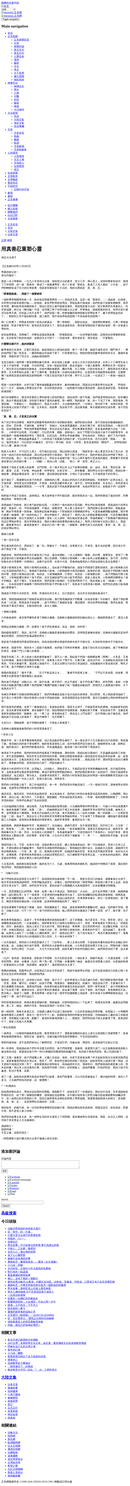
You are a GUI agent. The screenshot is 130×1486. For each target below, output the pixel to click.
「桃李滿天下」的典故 (20, 1366)
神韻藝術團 (14, 1475)
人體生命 (19, 56)
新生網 (11, 1439)
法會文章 (13, 234)
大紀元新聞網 (15, 1469)
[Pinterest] (13, 1188)
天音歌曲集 (20, 149)
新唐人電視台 (15, 1472)
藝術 (16, 63)
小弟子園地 (14, 1394)
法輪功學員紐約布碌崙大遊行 (24, 1228)
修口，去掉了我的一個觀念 (23, 1278)
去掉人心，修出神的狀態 (22, 1251)
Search (4, 1199)
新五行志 (19, 53)
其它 (16, 169)
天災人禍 (19, 159)
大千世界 (19, 73)
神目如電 (13, 1414)
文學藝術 (13, 179)
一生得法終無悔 (16, 1295)
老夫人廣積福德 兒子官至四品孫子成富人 (31, 1291)
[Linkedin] (13, 1182)
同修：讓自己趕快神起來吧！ (24, 1325)
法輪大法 (13, 1432)
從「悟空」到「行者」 (20, 1232)
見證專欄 (19, 126)
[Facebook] (14, 1177)
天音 (10, 129)
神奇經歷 (13, 1401)
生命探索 (13, 172)
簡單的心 (13, 1359)
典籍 (16, 106)
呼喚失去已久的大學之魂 (22, 1346)
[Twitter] (12, 1185)
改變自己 (13, 1241)
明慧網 (11, 1435)
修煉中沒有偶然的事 (19, 1258)
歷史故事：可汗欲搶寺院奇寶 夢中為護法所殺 (33, 1245)
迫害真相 (13, 1411)
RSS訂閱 (12, 215)
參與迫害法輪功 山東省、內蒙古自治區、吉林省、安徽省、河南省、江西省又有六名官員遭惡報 (61, 1281)
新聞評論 (19, 46)
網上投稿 (13, 208)
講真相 (11, 1417)
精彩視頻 (19, 79)
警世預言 (13, 182)
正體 (3, 240)
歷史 (16, 89)
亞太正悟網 (14, 1445)
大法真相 (13, 113)
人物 (16, 93)
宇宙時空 (13, 186)
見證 (16, 116)
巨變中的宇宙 (21, 189)
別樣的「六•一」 (17, 1238)
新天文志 (19, 49)
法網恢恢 (13, 1452)
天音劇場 (19, 146)
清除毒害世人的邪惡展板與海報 (25, 1321)
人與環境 (13, 153)
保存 (5, 1171)
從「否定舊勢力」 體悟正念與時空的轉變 (31, 1318)
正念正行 (13, 1407)
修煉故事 (13, 1387)
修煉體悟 (13, 1397)
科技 (16, 99)
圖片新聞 (19, 76)
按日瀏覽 (13, 205)
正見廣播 (13, 199)
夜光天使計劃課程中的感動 (23, 1339)
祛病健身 (13, 1391)
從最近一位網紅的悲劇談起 (23, 1298)
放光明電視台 (15, 1459)
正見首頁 (13, 224)
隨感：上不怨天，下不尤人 (23, 1305)
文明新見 (13, 176)
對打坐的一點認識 (18, 1271)
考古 (16, 69)
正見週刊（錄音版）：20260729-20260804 (31, 1315)
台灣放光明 (14, 1462)
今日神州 (19, 109)
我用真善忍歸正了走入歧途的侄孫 (27, 1356)
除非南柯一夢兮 (16, 1308)
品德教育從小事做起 (19, 1363)
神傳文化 (13, 83)
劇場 (10, 192)
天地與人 (19, 163)
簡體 (9, 240)
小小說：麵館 (15, 1353)
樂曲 (16, 139)
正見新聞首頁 (21, 39)
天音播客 (13, 218)
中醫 (16, 96)
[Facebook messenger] (19, 1179)
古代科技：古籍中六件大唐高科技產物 (29, 1268)
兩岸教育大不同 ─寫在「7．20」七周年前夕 (32, 1369)
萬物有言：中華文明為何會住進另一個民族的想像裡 (37, 1285)
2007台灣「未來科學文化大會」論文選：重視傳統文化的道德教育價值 (47, 1343)
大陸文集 (19, 119)
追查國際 (13, 1455)
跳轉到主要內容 (10, 2)
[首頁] (5, 6)
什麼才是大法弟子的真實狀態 (24, 1235)
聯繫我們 (13, 212)
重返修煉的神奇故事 (19, 1275)
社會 (16, 43)
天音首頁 (19, 133)
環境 (16, 59)
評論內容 (6, 1158)
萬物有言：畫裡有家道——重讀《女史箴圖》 (33, 1261)
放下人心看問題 (16, 1255)
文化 (16, 66)
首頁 (10, 33)
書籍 (10, 196)
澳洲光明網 (14, 1449)
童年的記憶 (14, 1349)
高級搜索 (8, 1213)
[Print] (11, 1194)
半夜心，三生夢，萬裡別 (22, 1248)
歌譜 (16, 143)
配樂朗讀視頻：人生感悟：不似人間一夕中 (32, 1301)
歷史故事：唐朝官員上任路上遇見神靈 (29, 1288)
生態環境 (19, 166)
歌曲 (16, 136)
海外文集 (19, 123)
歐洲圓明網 (14, 1442)
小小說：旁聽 (15, 1265)
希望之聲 (13, 1465)
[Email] (12, 1191)
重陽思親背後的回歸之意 (22, 1311)
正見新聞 (13, 36)
